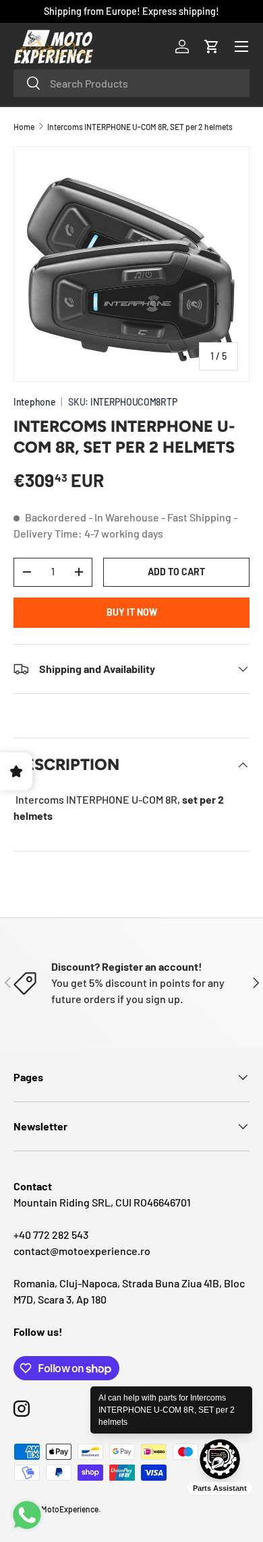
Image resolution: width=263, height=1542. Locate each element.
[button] (212, 46)
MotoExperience (69, 1509)
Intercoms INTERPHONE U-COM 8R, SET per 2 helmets (140, 126)
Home (23, 126)
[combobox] (131, 83)
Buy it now (132, 612)
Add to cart (176, 571)
